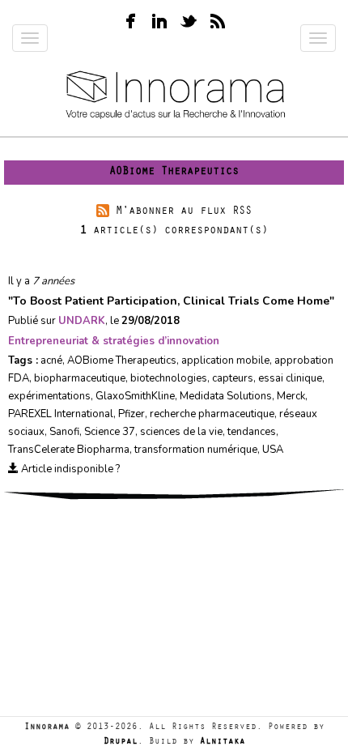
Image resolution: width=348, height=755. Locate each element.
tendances (251, 431)
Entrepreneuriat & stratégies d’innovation (113, 341)
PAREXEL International (60, 414)
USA (272, 449)
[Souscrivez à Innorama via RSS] (217, 19)
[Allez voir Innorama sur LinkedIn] (159, 19)
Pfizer (131, 414)
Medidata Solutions (226, 396)
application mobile (225, 360)
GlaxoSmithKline (135, 396)
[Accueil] (174, 96)
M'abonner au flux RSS (184, 212)
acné (51, 360)
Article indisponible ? (69, 469)
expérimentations (49, 396)
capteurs (232, 378)
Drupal (121, 742)
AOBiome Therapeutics (121, 360)
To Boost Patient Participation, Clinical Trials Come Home (171, 301)
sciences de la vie (181, 431)
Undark (81, 321)
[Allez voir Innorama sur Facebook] (130, 19)
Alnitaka (222, 742)
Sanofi (64, 431)
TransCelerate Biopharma (68, 449)
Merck (291, 396)
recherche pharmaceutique (212, 414)
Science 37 (109, 431)
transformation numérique (195, 449)
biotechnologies (168, 378)
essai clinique (290, 378)
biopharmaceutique (79, 378)
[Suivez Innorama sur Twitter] (188, 19)
